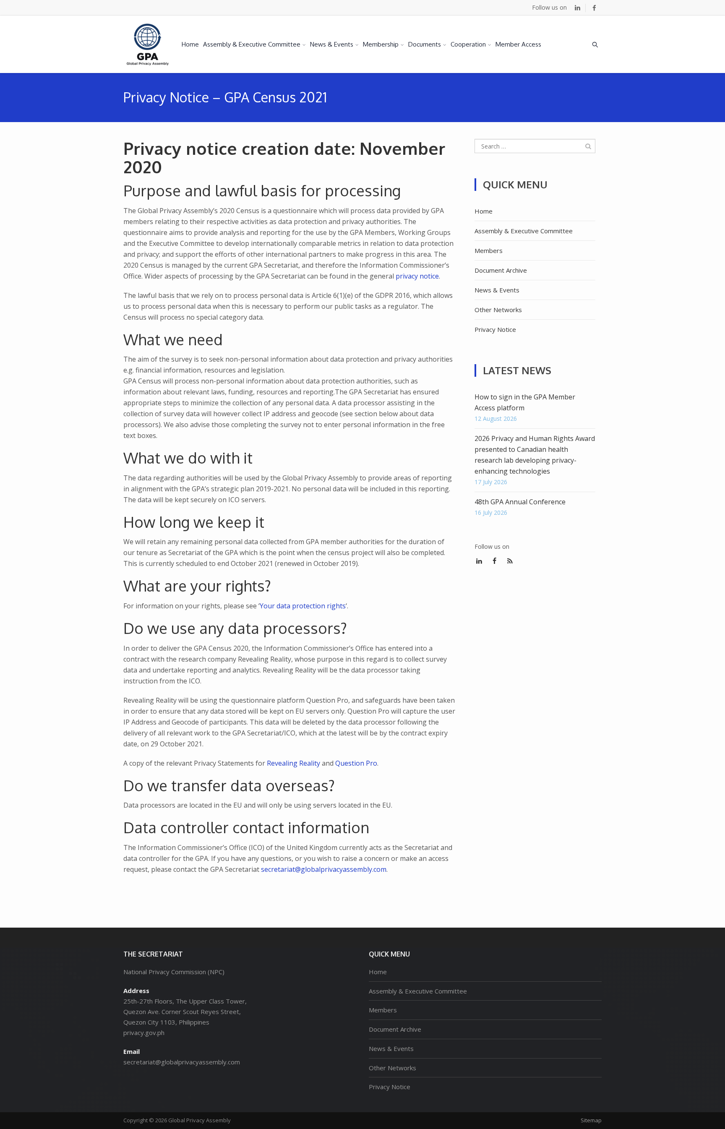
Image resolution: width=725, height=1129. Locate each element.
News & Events (331, 44)
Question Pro (356, 763)
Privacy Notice (495, 329)
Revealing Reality (293, 763)
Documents (424, 44)
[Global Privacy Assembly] (147, 44)
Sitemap (591, 1120)
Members (489, 250)
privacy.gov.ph (143, 1032)
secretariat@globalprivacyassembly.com (323, 869)
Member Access (518, 44)
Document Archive (501, 270)
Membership (381, 44)
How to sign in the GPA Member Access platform (525, 402)
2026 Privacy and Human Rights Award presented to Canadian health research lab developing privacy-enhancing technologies (535, 455)
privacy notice (417, 276)
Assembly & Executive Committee (251, 44)
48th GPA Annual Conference (520, 501)
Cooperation (468, 44)
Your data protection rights (303, 605)
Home (190, 44)
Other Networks (498, 309)
